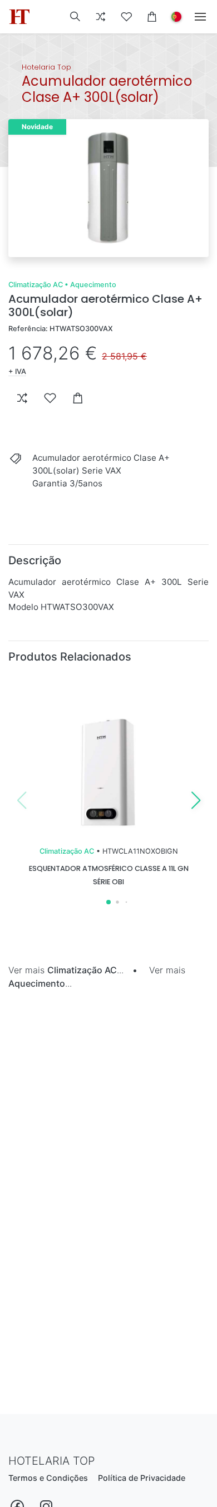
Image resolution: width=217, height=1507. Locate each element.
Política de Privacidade (141, 1478)
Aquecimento (93, 284)
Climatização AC (35, 284)
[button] (75, 16)
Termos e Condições (48, 1478)
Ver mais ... (66, 970)
